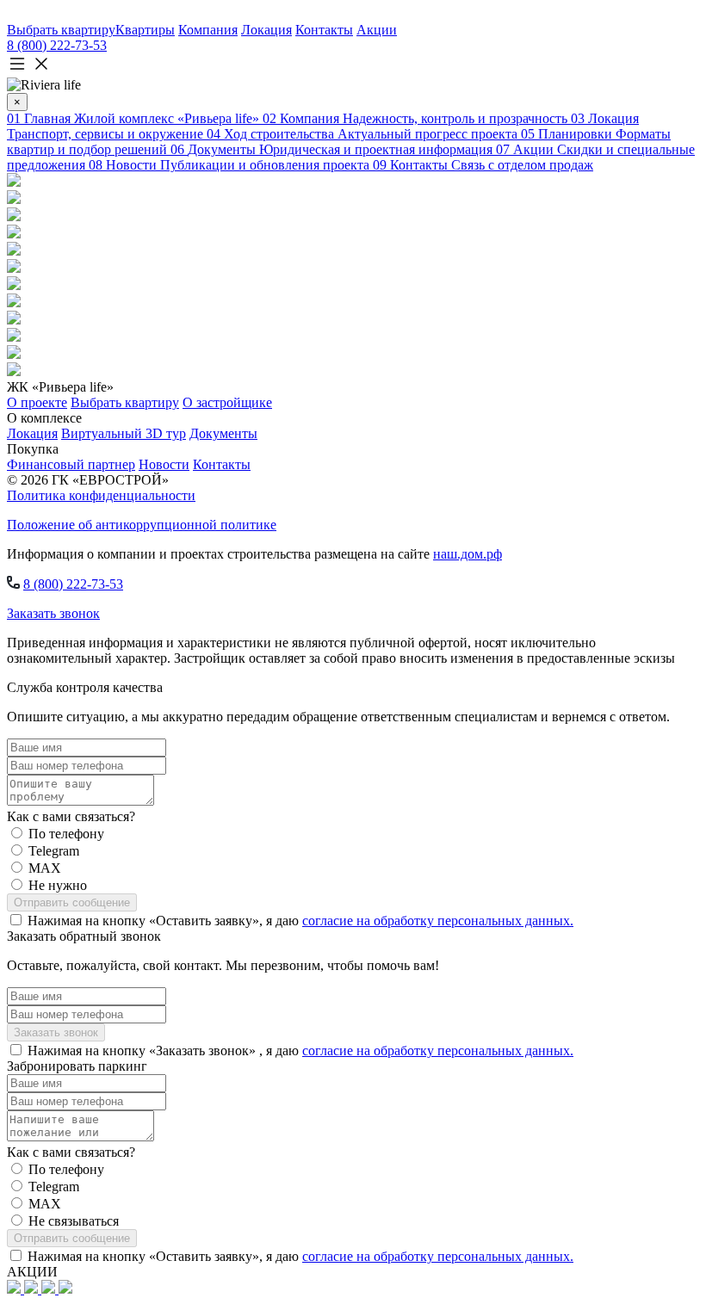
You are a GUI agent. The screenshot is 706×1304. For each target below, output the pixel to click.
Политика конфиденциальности (101, 495)
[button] (353, 65)
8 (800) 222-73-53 (57, 45)
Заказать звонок (53, 613)
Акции (376, 29)
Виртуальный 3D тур (123, 433)
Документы (223, 433)
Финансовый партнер (71, 464)
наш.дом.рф (467, 554)
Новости (164, 464)
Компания (208, 29)
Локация (266, 29)
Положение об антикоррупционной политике (141, 524)
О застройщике (227, 402)
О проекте (37, 402)
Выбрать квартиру (125, 402)
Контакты (324, 29)
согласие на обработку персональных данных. (437, 920)
